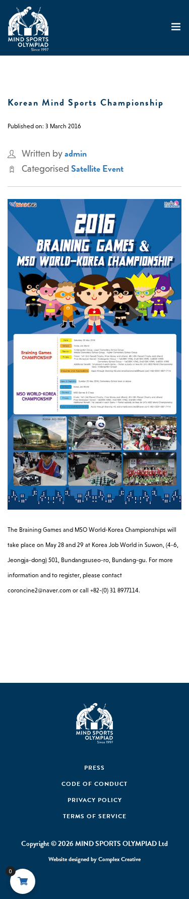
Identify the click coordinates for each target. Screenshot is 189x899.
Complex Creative (119, 859)
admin (76, 153)
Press (94, 767)
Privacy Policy (95, 800)
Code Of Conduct (94, 783)
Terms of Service (95, 816)
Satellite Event (97, 168)
